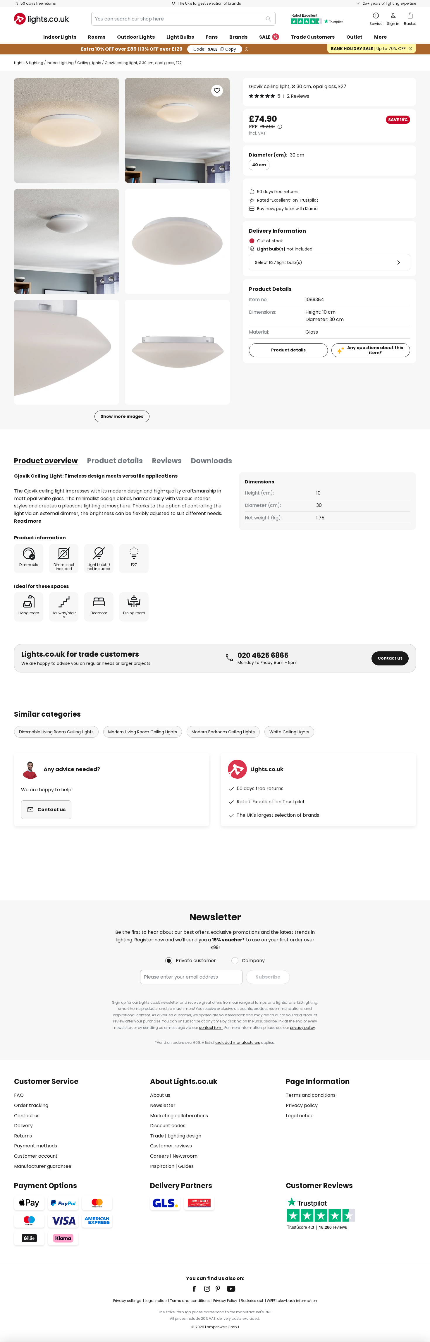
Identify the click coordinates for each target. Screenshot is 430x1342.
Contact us (390, 658)
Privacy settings (127, 1300)
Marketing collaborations (179, 1115)
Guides (186, 1166)
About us (160, 1095)
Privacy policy (302, 1105)
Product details (115, 461)
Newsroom (185, 1156)
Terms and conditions (311, 1095)
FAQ (19, 1095)
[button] (66, 241)
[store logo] (41, 19)
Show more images (122, 416)
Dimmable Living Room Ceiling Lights (56, 732)
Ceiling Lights (89, 62)
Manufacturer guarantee (42, 1166)
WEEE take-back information (292, 1300)
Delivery (23, 1125)
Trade (157, 1135)
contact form (211, 1027)
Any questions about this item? (375, 350)
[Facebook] (198, 1288)
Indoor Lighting (60, 62)
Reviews (167, 461)
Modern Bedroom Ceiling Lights (223, 732)
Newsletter (163, 1105)
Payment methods (35, 1145)
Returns (23, 1135)
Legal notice (300, 1115)
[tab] (46, 460)
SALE (265, 37)
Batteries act (252, 1300)
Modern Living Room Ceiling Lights (142, 732)
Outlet (354, 37)
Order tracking (31, 1105)
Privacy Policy (225, 1300)
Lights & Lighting (28, 62)
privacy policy (302, 1027)
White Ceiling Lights (289, 732)
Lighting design (184, 1135)
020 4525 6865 (263, 655)
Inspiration (162, 1166)
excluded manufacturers (237, 1042)
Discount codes (167, 1125)
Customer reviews (171, 1145)
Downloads (211, 461)
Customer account (36, 1156)
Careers (159, 1156)
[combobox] (183, 18)
